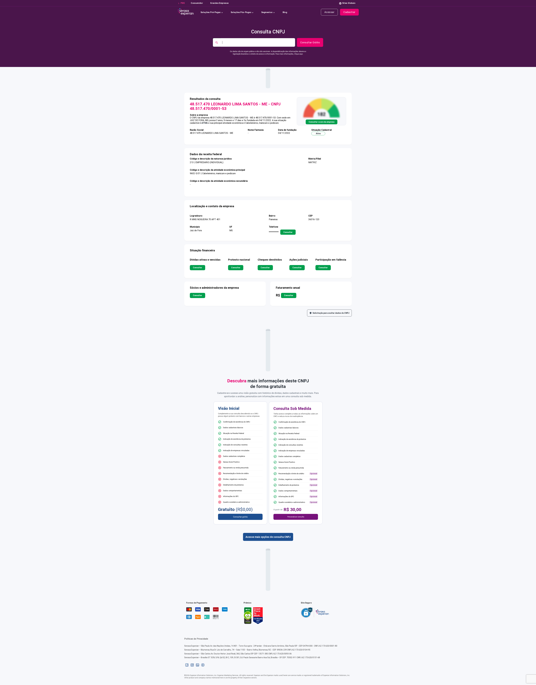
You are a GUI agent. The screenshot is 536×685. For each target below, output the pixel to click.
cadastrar (349, 12)
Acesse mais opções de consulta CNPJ (268, 536)
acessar (329, 12)
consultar (288, 232)
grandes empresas (219, 3)
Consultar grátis (240, 517)
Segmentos (267, 12)
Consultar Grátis (310, 42)
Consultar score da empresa (321, 122)
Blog (285, 12)
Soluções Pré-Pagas (211, 12)
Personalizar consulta (295, 517)
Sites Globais (348, 3)
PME (183, 3)
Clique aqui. (298, 54)
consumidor (197, 3)
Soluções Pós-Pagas (241, 12)
